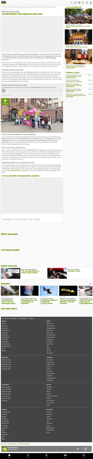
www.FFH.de (12, 318)
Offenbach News (50, 337)
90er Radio (4, 328)
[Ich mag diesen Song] (82, 448)
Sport (47, 346)
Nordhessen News (6, 360)
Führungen (49, 423)
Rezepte (4, 416)
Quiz (3, 437)
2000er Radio (5, 330)
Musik (27, 457)
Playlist (75, 2)
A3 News (48, 366)
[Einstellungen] (12, 284)
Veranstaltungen (6, 412)
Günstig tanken (50, 373)
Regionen (5, 357)
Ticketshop (5, 425)
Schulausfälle (49, 380)
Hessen (5, 284)
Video (65, 457)
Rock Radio (4, 332)
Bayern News (49, 344)
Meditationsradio (6, 346)
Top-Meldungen (23, 7)
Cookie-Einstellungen (24, 444)
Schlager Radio (5, 337)
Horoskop (5, 384)
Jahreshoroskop (6, 396)
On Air (48, 384)
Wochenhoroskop (6, 391)
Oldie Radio (5, 335)
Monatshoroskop (6, 394)
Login (47, 432)
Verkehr (49, 357)
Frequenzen (49, 418)
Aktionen (11, 7)
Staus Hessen (49, 360)
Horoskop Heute (6, 387)
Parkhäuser (49, 375)
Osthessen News (6, 362)
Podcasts (48, 398)
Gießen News (50, 339)
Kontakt (48, 416)
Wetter (83, 2)
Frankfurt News (50, 326)
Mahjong (4, 432)
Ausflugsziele (5, 421)
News (48, 321)
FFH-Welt (49, 409)
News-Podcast (50, 400)
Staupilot (79, 2)
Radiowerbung (50, 427)
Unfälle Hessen (50, 364)
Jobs (47, 421)
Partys (3, 439)
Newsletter (49, 414)
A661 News (49, 371)
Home (9, 457)
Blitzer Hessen (50, 362)
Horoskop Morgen (6, 389)
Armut (31, 219)
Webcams (48, 394)
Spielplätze (4, 414)
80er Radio (4, 326)
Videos (48, 391)
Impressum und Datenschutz (9, 444)
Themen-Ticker (72, 73)
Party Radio (5, 339)
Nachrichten (5, 7)
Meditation (4, 418)
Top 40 (3, 348)
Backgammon (5, 434)
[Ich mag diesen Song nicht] (89, 448)
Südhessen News (6, 369)
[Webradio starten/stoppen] (85, 448)
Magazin (17, 7)
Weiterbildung (50, 430)
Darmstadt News (50, 335)
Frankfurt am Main (20, 219)
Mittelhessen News (7, 364)
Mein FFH (90, 2)
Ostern (37, 219)
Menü (83, 457)
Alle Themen (49, 353)
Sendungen (49, 387)
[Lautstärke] (77, 448)
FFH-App (48, 412)
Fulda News (49, 341)
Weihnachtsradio (6, 344)
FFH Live (4, 323)
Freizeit (4, 409)
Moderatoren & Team (51, 396)
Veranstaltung (7, 219)
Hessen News (50, 323)
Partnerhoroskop (6, 398)
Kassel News (49, 332)
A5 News (48, 369)
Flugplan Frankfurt (51, 378)
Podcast (46, 457)
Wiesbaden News (50, 328)
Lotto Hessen (5, 427)
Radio (4, 321)
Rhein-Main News (6, 366)
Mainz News (49, 330)
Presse (48, 425)
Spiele (3, 430)
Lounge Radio (5, 341)
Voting (48, 405)
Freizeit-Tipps (5, 423)
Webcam (87, 2)
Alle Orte (48, 350)
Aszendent (4, 400)
